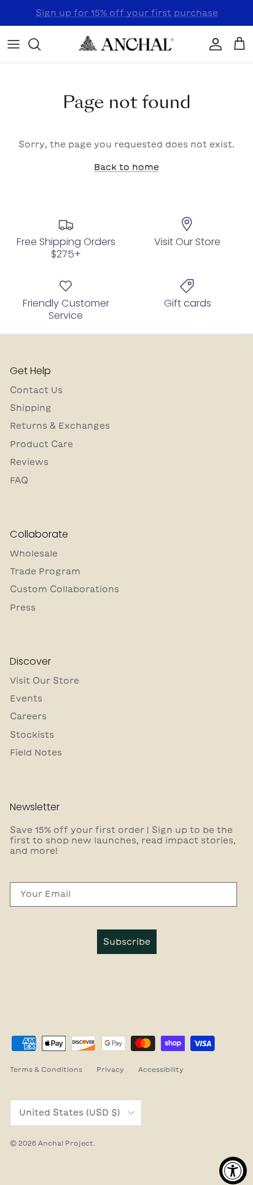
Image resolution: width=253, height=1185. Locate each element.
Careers (28, 716)
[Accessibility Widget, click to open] (233, 1170)
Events (26, 698)
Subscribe (126, 941)
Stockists (32, 734)
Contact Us (36, 390)
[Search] (40, 44)
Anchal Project (65, 1143)
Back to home (126, 167)
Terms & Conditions (46, 1069)
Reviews (29, 462)
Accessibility (161, 1069)
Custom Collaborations (64, 589)
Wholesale (34, 553)
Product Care (41, 444)
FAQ (19, 480)
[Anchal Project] (126, 44)
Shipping (31, 408)
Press (23, 607)
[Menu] (13, 44)
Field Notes (36, 752)
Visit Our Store (44, 680)
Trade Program (45, 571)
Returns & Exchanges (60, 425)
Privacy (110, 1069)
